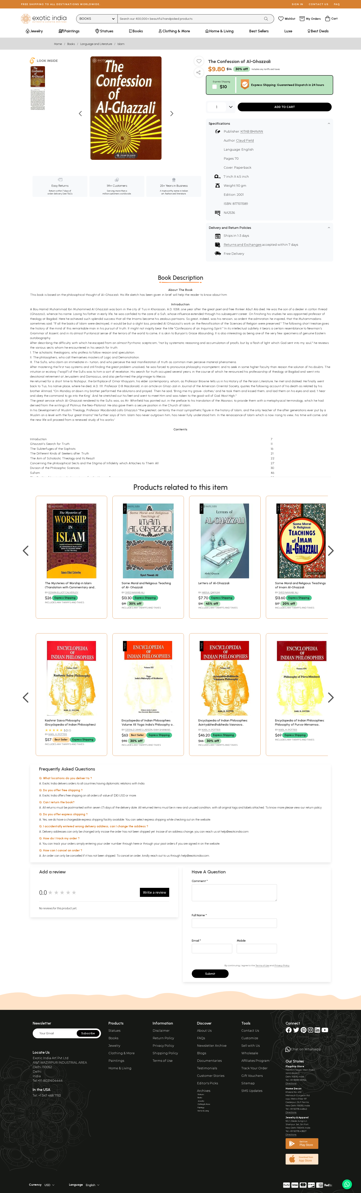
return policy (314, 807)
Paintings (116, 1061)
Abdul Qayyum (211, 592)
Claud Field (245, 140)
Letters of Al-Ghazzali (213, 583)
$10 (223, 86)
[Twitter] (296, 1031)
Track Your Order (254, 1068)
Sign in (297, 4)
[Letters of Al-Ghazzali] (225, 577)
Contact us (318, 4)
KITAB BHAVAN (251, 131)
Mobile (241, 940)
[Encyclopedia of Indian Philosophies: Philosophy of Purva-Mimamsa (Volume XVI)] (302, 714)
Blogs (201, 1053)
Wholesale (249, 1053)
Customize (249, 1038)
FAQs (201, 1038)
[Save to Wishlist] (199, 62)
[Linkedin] (317, 1031)
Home (58, 44)
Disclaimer (161, 1030)
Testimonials (207, 1068)
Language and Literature (96, 44)
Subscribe (88, 1033)
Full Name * (199, 915)
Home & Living (119, 1068)
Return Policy (163, 1038)
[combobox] (189, 18)
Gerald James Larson (138, 729)
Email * (196, 940)
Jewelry (114, 1045)
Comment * (200, 881)
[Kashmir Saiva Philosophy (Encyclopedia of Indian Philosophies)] (71, 714)
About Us (204, 1030)
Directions (291, 1083)
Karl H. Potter (58, 734)
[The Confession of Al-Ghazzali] (38, 77)
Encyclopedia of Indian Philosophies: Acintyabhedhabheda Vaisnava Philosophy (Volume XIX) (223, 725)
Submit (210, 973)
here (136, 843)
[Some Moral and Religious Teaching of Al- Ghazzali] (148, 577)
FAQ (337, 4)
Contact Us (250, 1030)
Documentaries (209, 1061)
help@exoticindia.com (235, 831)
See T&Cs (67, 193)
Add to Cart (284, 107)
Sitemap (248, 1083)
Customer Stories (210, 1076)
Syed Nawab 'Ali (288, 592)
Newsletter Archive (212, 1045)
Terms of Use (262, 965)
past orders (168, 843)
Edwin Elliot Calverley (63, 592)
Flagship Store (295, 1066)
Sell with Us (250, 1045)
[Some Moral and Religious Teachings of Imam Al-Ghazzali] (302, 577)
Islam (121, 44)
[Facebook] (289, 1031)
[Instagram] (310, 1031)
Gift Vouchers (252, 1076)
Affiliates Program (255, 1061)
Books (71, 44)
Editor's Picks (207, 1083)
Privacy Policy (282, 965)
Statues (114, 1030)
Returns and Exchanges (242, 244)
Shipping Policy (165, 1053)
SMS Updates (251, 1091)
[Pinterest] (303, 1031)
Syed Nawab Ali (134, 592)
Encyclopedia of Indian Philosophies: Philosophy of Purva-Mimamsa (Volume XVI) (300, 725)
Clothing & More (121, 1053)
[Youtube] (325, 1031)
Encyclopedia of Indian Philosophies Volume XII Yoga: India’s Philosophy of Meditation (148, 725)
